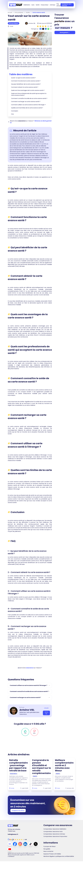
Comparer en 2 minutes (66, 4)
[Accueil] (15, 5)
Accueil (10, 12)
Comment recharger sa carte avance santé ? (25, 101)
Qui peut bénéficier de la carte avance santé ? (26, 84)
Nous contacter (48, 851)
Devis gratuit (64, 32)
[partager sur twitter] (43, 29)
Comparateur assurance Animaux (54, 834)
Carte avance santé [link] (39, 12)
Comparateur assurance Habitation (54, 829)
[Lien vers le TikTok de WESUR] (30, 844)
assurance (29, 668)
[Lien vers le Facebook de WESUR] (15, 844)
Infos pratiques (19, 12)
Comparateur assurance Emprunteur (55, 836)
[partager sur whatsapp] (48, 29)
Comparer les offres (18, 810)
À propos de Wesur (49, 846)
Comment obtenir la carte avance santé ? (24, 87)
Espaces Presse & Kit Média (52, 854)
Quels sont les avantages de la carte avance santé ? (27, 90)
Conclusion (14, 111)
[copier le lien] (51, 29)
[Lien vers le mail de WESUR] (10, 844)
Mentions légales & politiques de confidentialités (58, 856)
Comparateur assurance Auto (53, 831)
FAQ (12, 114)
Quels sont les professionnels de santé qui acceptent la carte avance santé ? (28, 94)
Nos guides (46, 849)
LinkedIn (46, 708)
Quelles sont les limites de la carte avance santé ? (27, 108)
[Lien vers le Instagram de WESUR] (20, 844)
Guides (28, 12)
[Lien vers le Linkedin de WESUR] (25, 844)
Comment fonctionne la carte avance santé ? (25, 81)
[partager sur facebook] (41, 29)
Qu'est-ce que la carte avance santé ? (23, 78)
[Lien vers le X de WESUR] (36, 844)
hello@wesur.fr (13, 834)
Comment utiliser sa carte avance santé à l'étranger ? (28, 105)
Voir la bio (46, 713)
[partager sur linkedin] (46, 29)
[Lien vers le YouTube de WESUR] (10, 849)
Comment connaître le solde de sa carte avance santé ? (29, 98)
